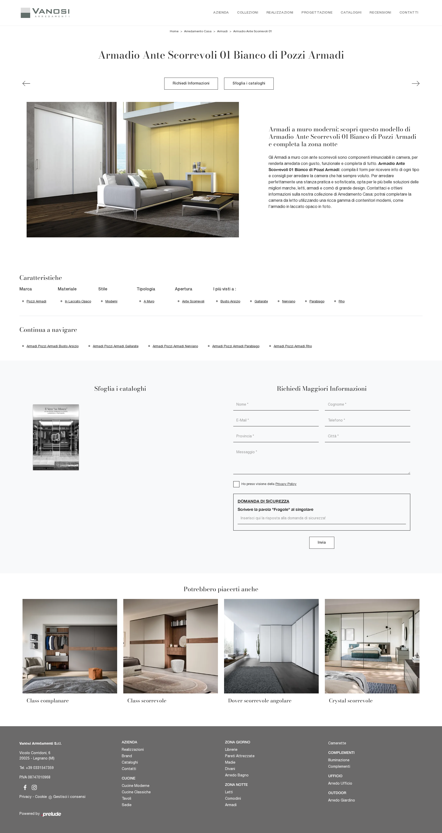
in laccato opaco (78, 301)
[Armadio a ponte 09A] (26, 83)
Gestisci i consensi (69, 797)
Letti (229, 792)
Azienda (221, 12)
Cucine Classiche (136, 792)
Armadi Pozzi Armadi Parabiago (235, 346)
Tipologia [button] (146, 289)
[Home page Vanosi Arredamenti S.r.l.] (66, 12)
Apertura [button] (183, 289)
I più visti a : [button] (224, 289)
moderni (111, 301)
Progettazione (317, 12)
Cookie (41, 797)
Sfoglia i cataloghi (249, 83)
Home (174, 31)
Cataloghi (351, 12)
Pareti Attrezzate (240, 756)
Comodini (233, 798)
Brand (127, 756)
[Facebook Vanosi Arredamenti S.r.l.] (24, 787)
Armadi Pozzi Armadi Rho (293, 346)
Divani (230, 769)
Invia (322, 542)
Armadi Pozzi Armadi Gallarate (115, 346)
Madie (230, 762)
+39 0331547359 (40, 768)
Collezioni (247, 12)
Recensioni (380, 12)
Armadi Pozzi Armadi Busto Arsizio (53, 346)
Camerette (337, 743)
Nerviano (288, 301)
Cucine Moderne (135, 786)
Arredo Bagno (237, 775)
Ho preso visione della (268, 484)
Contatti (409, 12)
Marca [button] (25, 289)
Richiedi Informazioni (191, 83)
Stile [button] (102, 289)
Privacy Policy (285, 484)
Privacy (25, 797)
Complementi (339, 766)
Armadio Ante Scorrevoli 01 (252, 31)
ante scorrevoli (193, 301)
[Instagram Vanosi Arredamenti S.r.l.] (33, 787)
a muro (149, 301)
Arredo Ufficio (340, 783)
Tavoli (126, 798)
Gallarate (261, 301)
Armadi (222, 31)
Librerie (231, 749)
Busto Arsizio (230, 301)
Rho (342, 301)
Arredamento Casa (198, 31)
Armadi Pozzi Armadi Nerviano (175, 346)
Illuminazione (338, 760)
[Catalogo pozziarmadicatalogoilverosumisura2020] (56, 437)
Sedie (126, 805)
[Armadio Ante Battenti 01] (415, 83)
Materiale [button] (67, 289)
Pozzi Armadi (36, 301)
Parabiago (317, 301)
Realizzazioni (280, 12)
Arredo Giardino (341, 800)
